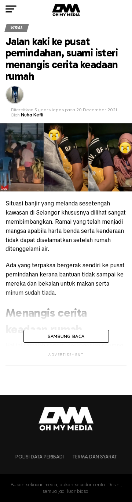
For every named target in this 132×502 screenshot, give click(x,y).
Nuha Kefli (32, 115)
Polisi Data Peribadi (39, 457)
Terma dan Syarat (95, 457)
